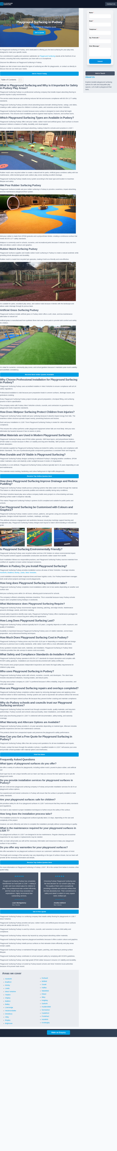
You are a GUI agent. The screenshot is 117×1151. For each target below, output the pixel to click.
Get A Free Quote (39, 912)
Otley (7, 1017)
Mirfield (44, 981)
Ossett (44, 984)
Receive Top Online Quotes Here (39, 476)
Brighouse (8, 1023)
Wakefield (45, 991)
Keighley (45, 1000)
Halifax (44, 988)
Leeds (22, 573)
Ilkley (43, 997)
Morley (17, 573)
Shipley (7, 998)
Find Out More (39, 754)
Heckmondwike (10, 1011)
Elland (44, 994)
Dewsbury (8, 1014)
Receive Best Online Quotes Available (39, 375)
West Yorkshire (31, 573)
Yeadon (8, 995)
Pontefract (45, 1016)
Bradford (10, 573)
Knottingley (46, 1023)
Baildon (8, 1001)
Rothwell (45, 978)
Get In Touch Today (39, 74)
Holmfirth (45, 1019)
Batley (7, 1004)
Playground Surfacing (47, 56)
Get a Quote (39, 32)
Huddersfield (46, 1007)
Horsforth (3, 573)
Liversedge (9, 1007)
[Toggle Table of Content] (19, 79)
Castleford (45, 1013)
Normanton (46, 1010)
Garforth (45, 1003)
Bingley (7, 1020)
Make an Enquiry (58, 1032)
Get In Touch (100, 73)
